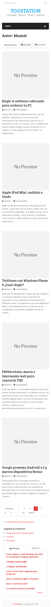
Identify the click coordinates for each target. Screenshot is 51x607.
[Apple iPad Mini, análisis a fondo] (25, 166)
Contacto (10, 536)
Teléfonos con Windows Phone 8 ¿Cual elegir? (25, 282)
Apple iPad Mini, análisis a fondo (22, 194)
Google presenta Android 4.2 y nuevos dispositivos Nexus (24, 469)
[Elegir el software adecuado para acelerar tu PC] (25, 75)
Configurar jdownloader (16, 566)
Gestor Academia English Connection (22, 579)
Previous (9, 508)
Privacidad (10, 540)
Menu (8, 26)
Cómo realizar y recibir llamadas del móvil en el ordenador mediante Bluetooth (24, 555)
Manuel (7, 109)
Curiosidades (21, 109)
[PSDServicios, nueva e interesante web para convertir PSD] (25, 346)
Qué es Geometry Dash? (17, 583)
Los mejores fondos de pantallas (20, 588)
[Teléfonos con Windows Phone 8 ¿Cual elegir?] (25, 254)
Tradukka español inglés (16, 561)
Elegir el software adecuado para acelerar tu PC (23, 103)
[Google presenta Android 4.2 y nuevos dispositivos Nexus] (25, 441)
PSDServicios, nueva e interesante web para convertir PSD (18, 375)
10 (23, 512)
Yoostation (25, 10)
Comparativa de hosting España (20, 521)
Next (31, 512)
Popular (15, 548)
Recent (37, 548)
